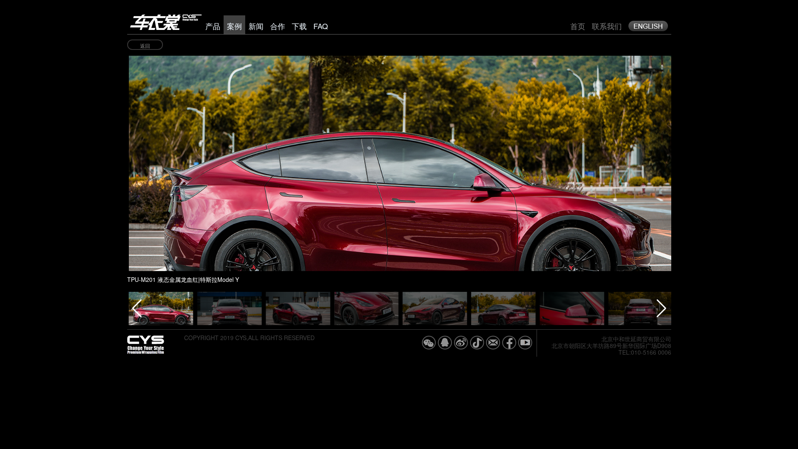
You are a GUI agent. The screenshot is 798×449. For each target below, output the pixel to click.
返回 (145, 45)
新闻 (256, 25)
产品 (212, 25)
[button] (589, 154)
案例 (234, 25)
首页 (577, 25)
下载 (299, 25)
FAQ (320, 25)
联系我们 (607, 25)
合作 (277, 25)
